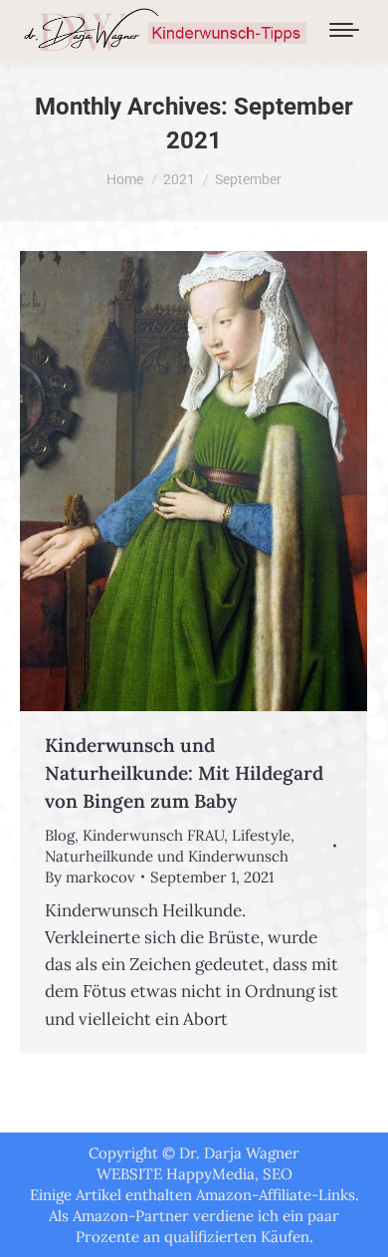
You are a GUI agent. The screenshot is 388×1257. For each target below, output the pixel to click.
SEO (277, 1173)
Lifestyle (261, 835)
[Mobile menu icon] (344, 30)
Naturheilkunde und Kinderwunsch (167, 856)
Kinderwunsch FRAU (153, 835)
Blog (60, 835)
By (90, 877)
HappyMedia (210, 1173)
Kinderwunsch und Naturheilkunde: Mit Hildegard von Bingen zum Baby (184, 773)
